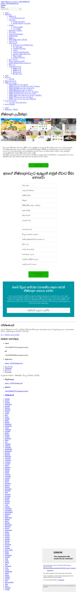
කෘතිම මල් (12, 16)
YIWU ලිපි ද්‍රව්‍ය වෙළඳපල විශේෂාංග (21, 97)
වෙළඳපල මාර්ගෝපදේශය (17, 102)
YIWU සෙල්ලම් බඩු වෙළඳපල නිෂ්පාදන (22, 99)
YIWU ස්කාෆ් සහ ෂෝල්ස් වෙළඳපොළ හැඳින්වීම (25, 95)
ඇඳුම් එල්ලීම (13, 41)
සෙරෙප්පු (12, 20)
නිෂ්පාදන (8, 14)
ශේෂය (15, 50)
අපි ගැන (7, 77)
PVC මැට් (12, 65)
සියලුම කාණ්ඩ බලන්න (17, 61)
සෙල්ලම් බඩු (13, 59)
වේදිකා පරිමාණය (19, 57)
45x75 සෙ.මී (17, 72)
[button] (38, 165)
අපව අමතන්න (10, 104)
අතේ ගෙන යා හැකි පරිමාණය (23, 45)
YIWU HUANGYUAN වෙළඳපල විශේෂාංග (23, 91)
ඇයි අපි (11, 79)
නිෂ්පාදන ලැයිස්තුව (15, 30)
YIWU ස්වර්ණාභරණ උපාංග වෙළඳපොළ (23, 93)
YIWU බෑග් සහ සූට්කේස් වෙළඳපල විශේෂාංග (24, 86)
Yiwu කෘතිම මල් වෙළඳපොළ (18, 84)
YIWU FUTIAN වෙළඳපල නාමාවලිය (21, 88)
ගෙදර (7, 12)
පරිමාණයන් (13, 43)
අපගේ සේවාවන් (10, 100)
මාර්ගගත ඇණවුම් (15, 66)
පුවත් (6, 75)
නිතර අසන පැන (10, 81)
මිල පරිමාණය (17, 47)
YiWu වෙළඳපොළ (11, 82)
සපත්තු (11, 25)
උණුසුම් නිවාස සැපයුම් (17, 18)
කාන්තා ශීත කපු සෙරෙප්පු (22, 23)
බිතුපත (11, 38)
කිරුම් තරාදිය (17, 56)
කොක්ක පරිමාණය (19, 48)
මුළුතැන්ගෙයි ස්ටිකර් (16, 34)
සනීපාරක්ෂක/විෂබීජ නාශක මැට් (20, 63)
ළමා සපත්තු (17, 29)
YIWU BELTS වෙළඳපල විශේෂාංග (21, 90)
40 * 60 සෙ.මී (17, 73)
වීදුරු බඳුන (12, 32)
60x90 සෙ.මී (17, 68)
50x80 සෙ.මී (17, 70)
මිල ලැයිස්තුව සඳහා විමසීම (10, 335)
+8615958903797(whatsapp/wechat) (16, 391)
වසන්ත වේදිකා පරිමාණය (21, 54)
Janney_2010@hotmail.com (14, 363)
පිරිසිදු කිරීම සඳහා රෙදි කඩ (18, 39)
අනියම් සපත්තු (18, 27)
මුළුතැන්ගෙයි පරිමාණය (21, 52)
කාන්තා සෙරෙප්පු (19, 21)
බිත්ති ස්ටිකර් (13, 36)
